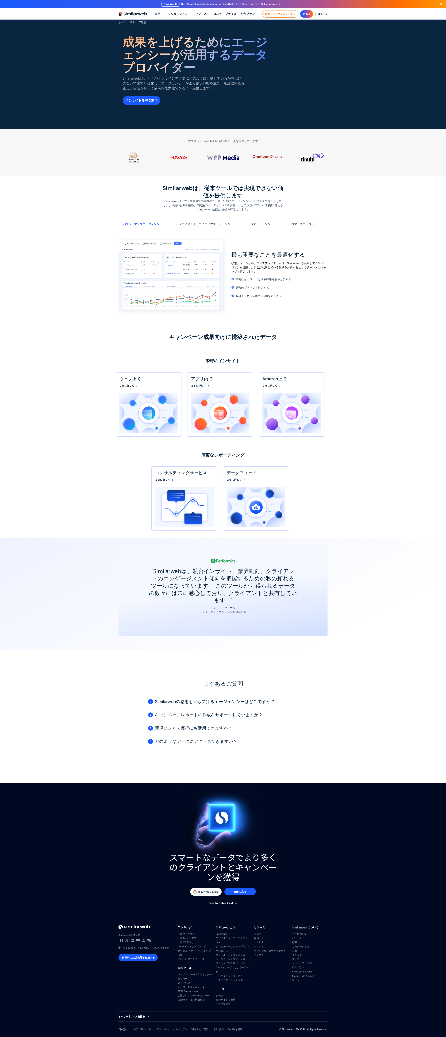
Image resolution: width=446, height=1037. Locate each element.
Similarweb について (305, 927)
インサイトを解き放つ (141, 100)
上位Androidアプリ (188, 938)
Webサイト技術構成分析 (191, 999)
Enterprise (221, 933)
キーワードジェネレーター (192, 987)
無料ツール (185, 968)
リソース (259, 927)
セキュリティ (180, 1029)
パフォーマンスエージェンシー (142, 224)
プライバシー (162, 1029)
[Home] (132, 14)
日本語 (122, 1029)
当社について (299, 933)
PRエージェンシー (261, 224)
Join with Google (208, 891)
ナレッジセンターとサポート (270, 950)
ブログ (257, 933)
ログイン (322, 14)
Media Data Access (303, 975)
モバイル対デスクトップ (191, 959)
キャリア (297, 954)
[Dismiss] (441, 4)
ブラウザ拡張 (223, 1003)
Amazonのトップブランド (192, 946)
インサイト (260, 954)
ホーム (122, 22)
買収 (294, 950)
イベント (259, 946)
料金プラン (298, 967)
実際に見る (240, 891)
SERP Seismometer (188, 991)
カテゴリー (139, 1029)
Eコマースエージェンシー (306, 224)
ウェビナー (260, 942)
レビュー (297, 980)
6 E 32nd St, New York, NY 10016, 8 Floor (146, 947)
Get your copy (269, 4)
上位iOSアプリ (186, 942)
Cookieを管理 (235, 1029)
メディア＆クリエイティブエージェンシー (206, 224)
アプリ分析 (184, 982)
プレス (295, 959)
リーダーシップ (300, 946)
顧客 (294, 942)
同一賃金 (219, 1029)
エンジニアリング (302, 963)
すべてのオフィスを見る (131, 1016)
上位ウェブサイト (187, 933)
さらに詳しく (127, 385)
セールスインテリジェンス (230, 959)
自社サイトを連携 (225, 999)
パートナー (298, 938)
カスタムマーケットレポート (232, 980)
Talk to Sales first (221, 903)
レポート (259, 938)
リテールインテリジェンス (230, 954)
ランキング (185, 927)
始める (306, 14)
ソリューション (225, 927)
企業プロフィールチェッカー (193, 995)
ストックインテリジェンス (230, 963)
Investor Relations (302, 971)
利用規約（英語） (201, 1029)
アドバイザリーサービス (229, 975)
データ (220, 989)
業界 (132, 22)
